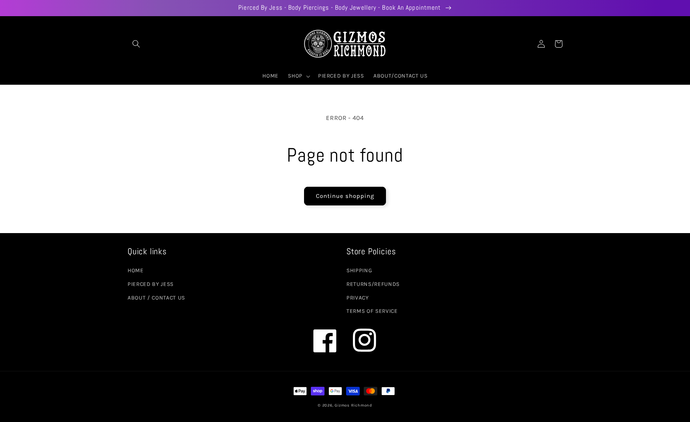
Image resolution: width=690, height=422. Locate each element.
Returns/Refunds (373, 284)
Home (136, 270)
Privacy (357, 298)
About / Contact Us (156, 298)
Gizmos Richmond (353, 405)
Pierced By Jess (151, 284)
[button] (136, 43)
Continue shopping (345, 196)
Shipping (359, 270)
